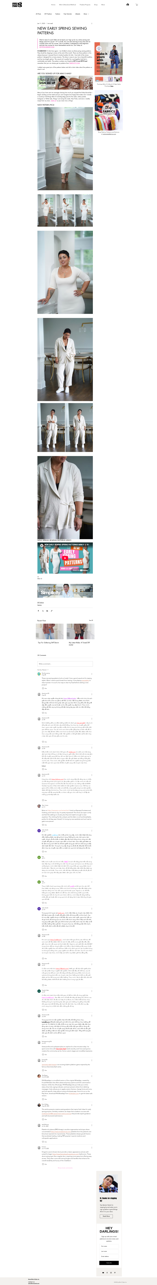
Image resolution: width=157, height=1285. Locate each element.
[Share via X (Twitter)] (43, 611)
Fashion (57, 14)
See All (91, 620)
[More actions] (92, 23)
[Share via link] (52, 611)
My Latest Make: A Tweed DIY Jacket (79, 643)
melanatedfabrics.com (109, 134)
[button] (137, 4)
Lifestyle (77, 14)
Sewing (39, 605)
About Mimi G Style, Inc (33, 1279)
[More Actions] (92, 674)
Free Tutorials (68, 14)
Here (111, 86)
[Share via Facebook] (38, 611)
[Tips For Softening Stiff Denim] (50, 631)
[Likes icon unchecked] (43, 688)
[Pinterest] (115, 1273)
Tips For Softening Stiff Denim (48, 642)
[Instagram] (111, 1273)
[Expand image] (46, 210)
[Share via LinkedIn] (47, 611)
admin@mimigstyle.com (33, 1283)
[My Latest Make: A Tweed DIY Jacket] (80, 631)
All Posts (38, 14)
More (85, 14)
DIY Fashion (48, 14)
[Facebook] (107, 1273)
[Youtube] (103, 1273)
